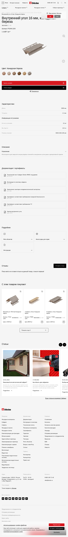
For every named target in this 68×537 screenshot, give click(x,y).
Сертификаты (27, 430)
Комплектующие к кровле (9, 444)
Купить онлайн (8, 83)
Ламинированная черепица (10, 441)
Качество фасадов (50, 428)
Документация (27, 419)
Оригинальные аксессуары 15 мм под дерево (31, 12)
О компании (48, 419)
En (65, 2)
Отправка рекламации (51, 433)
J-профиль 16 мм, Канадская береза (32, 312)
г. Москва (13, 488)
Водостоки (5, 453)
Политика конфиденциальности (11, 515)
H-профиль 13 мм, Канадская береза (54, 312)
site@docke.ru (49, 480)
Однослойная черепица (9, 439)
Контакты (47, 422)
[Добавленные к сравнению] (58, 3)
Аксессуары (14, 12)
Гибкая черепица (58, 7)
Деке (3, 12)
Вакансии (47, 439)
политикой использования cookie (13, 531)
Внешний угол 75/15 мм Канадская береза (12, 312)
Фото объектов (27, 441)
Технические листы (28, 425)
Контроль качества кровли (52, 425)
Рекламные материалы (30, 428)
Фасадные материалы (8, 419)
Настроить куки (6, 521)
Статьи (25, 447)
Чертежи (25, 436)
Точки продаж (8, 87)
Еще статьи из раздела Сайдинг (55, 398)
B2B (46, 441)
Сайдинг (4, 7)
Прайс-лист (26, 460)
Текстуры (26, 439)
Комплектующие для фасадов (10, 433)
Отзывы (47, 444)
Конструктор (26, 454)
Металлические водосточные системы (10, 461)
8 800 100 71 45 (49, 477)
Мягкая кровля (6, 436)
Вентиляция (5, 450)
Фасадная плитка (39, 7)
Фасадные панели (20, 7)
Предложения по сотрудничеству (54, 436)
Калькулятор (27, 457)
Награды (47, 430)
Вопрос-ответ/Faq (28, 444)
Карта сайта (5, 518)
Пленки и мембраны (8, 447)
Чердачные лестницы (8, 467)
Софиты (4, 425)
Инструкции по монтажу (30, 422)
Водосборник (5, 464)
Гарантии (26, 433)
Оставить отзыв (59, 266)
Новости (47, 447)
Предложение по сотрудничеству (11, 509)
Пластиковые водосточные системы (9, 456)
